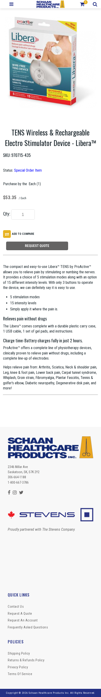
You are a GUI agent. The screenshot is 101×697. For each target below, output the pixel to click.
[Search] (95, 4)
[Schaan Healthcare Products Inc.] (50, 4)
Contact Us (16, 606)
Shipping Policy (19, 653)
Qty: (6, 214)
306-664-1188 (17, 477)
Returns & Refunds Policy (26, 660)
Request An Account (23, 620)
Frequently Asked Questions (28, 627)
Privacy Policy (18, 667)
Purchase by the (15, 184)
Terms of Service (20, 674)
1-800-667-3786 (18, 482)
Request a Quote (20, 613)
